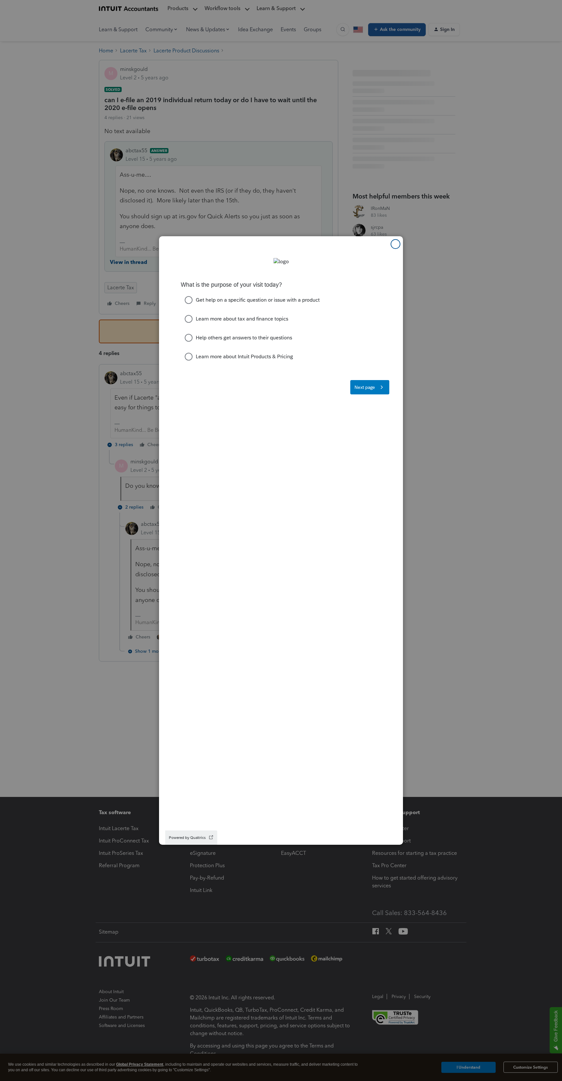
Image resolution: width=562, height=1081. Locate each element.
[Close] (395, 244)
